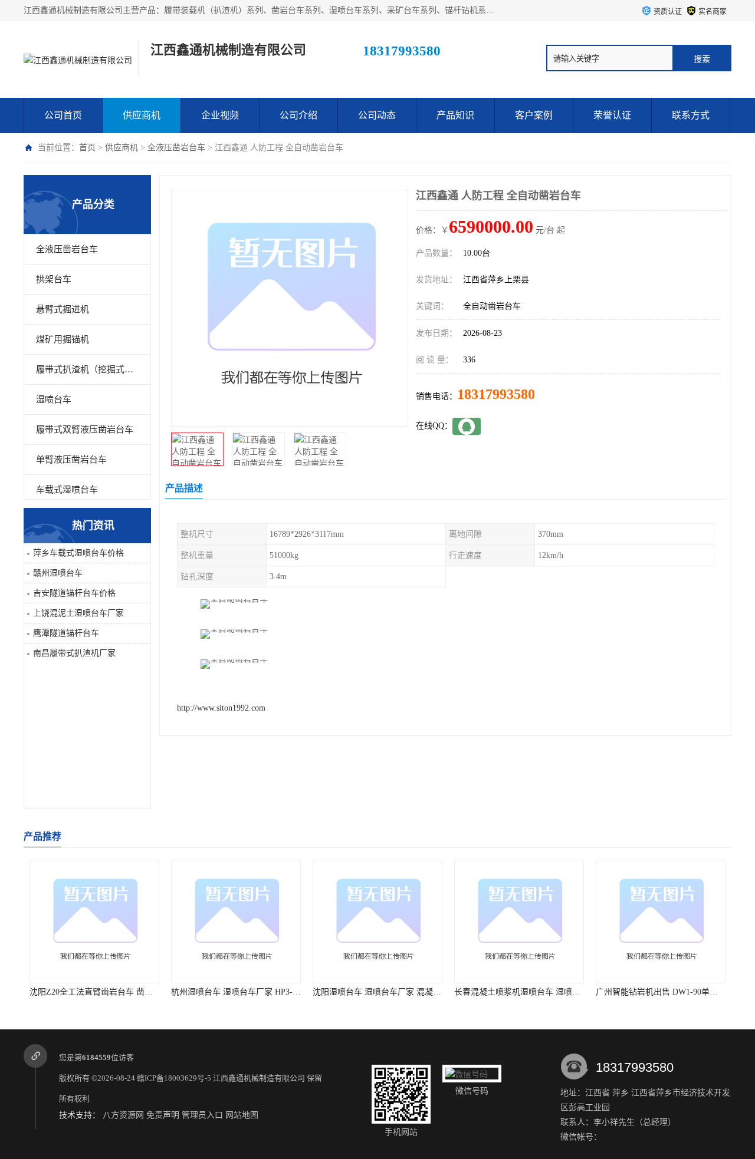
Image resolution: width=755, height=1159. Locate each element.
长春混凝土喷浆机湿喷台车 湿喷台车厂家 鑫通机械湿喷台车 (532, 992)
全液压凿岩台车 (176, 147)
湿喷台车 (53, 399)
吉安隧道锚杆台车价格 (74, 593)
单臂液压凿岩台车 (71, 459)
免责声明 (162, 1115)
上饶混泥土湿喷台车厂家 (78, 613)
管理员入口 (202, 1115)
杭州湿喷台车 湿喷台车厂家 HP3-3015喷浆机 (220, 992)
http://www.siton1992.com (221, 708)
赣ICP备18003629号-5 (174, 1078)
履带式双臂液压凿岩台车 (84, 429)
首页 (87, 147)
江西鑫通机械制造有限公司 (259, 1078)
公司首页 (63, 115)
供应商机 (141, 115)
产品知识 (455, 115)
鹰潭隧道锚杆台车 (66, 633)
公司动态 (377, 115)
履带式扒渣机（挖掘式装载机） (87, 369)
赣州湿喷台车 (58, 573)
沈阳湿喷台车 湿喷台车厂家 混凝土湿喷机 (357, 992)
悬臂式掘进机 (62, 309)
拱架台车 (53, 279)
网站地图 (241, 1115)
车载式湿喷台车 (67, 489)
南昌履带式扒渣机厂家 (74, 653)
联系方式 (691, 115)
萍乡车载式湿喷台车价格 (78, 553)
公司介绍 (298, 115)
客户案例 (534, 115)
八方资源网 (123, 1115)
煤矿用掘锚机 (62, 339)
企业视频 (220, 115)
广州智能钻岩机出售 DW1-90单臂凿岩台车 (641, 992)
